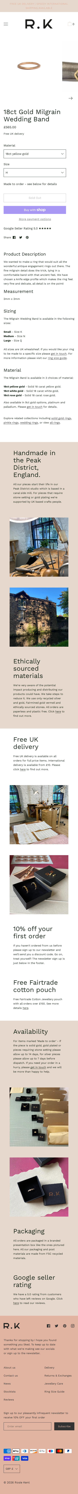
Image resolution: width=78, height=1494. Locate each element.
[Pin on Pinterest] (27, 237)
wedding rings (29, 422)
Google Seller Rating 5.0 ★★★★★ (27, 228)
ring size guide (57, 358)
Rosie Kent (22, 1482)
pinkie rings (11, 422)
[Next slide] (70, 98)
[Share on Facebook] (14, 237)
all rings (55, 422)
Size (6, 164)
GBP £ (9, 1468)
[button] (70, 24)
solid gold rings (61, 418)
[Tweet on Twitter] (20, 237)
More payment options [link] (35, 219)
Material (9, 145)
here (58, 711)
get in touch (59, 353)
